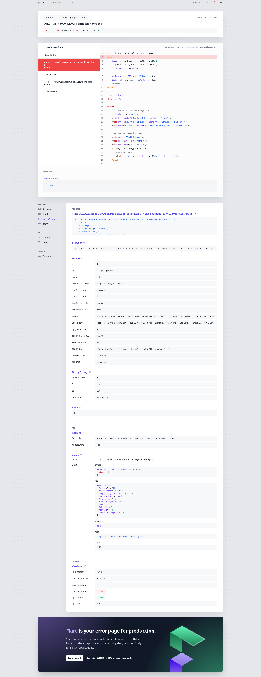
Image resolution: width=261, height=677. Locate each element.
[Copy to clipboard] (214, 30)
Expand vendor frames (55, 47)
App (40, 233)
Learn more (74, 658)
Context (42, 251)
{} (118, 472)
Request (42, 204)
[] (115, 500)
